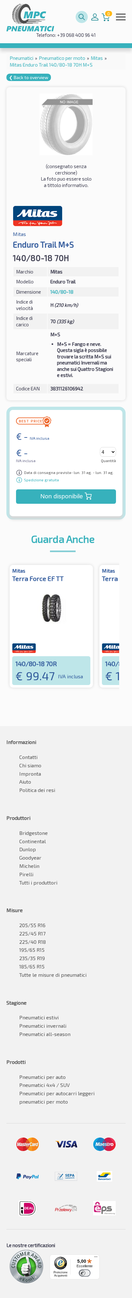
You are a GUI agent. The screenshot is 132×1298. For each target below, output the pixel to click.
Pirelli (26, 874)
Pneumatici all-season (44, 1034)
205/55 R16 (32, 925)
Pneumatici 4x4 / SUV (44, 1085)
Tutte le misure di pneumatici (53, 975)
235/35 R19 (32, 958)
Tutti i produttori (38, 882)
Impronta (30, 774)
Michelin (29, 866)
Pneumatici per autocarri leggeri (57, 1093)
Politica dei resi (37, 790)
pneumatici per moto (43, 1101)
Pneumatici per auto (42, 1077)
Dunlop (27, 849)
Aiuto (25, 782)
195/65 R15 (32, 950)
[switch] (84, 1273)
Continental (32, 841)
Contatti (28, 757)
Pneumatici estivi (39, 1017)
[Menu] (96, 1258)
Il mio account (94, 16)
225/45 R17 (32, 933)
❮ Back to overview (28, 77)
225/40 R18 (32, 942)
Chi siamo (30, 765)
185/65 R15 (32, 966)
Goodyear (30, 857)
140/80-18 (61, 292)
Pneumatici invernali (42, 1026)
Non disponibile (61, 496)
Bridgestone (33, 833)
